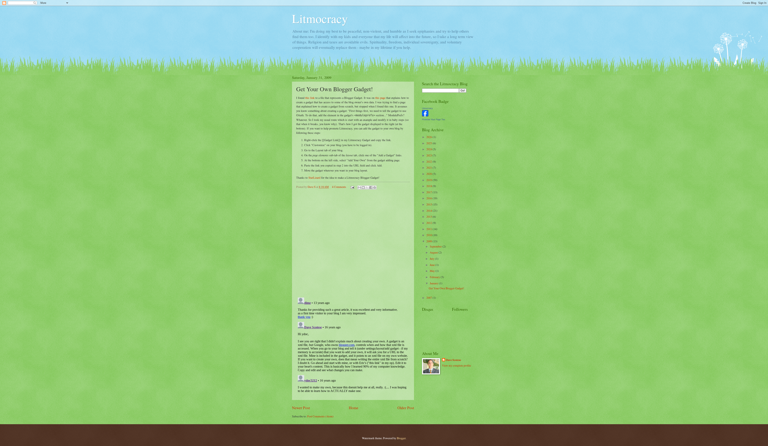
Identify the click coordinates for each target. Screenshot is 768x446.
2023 (429, 155)
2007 (429, 298)
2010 (429, 235)
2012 (429, 223)
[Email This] (359, 187)
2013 (429, 216)
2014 (429, 210)
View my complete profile (456, 365)
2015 (429, 204)
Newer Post (301, 407)
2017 (429, 192)
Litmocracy (320, 18)
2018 (429, 186)
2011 (429, 229)
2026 (429, 137)
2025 (429, 143)
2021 (429, 167)
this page (380, 98)
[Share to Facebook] (371, 187)
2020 (429, 174)
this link (310, 98)
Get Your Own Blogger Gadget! (446, 288)
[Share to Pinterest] (375, 187)
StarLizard (314, 177)
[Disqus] (353, 243)
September (436, 246)
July (432, 259)
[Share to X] (367, 187)
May (432, 271)
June (432, 265)
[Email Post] (352, 187)
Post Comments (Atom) (320, 416)
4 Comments (339, 187)
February (435, 277)
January (434, 283)
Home (353, 407)
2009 (429, 241)
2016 (429, 198)
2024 (429, 149)
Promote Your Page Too (433, 119)
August (434, 252)
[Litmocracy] (425, 115)
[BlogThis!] (363, 187)
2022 (429, 161)
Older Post (405, 407)
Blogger (401, 438)
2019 (429, 180)
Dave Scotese (453, 360)
